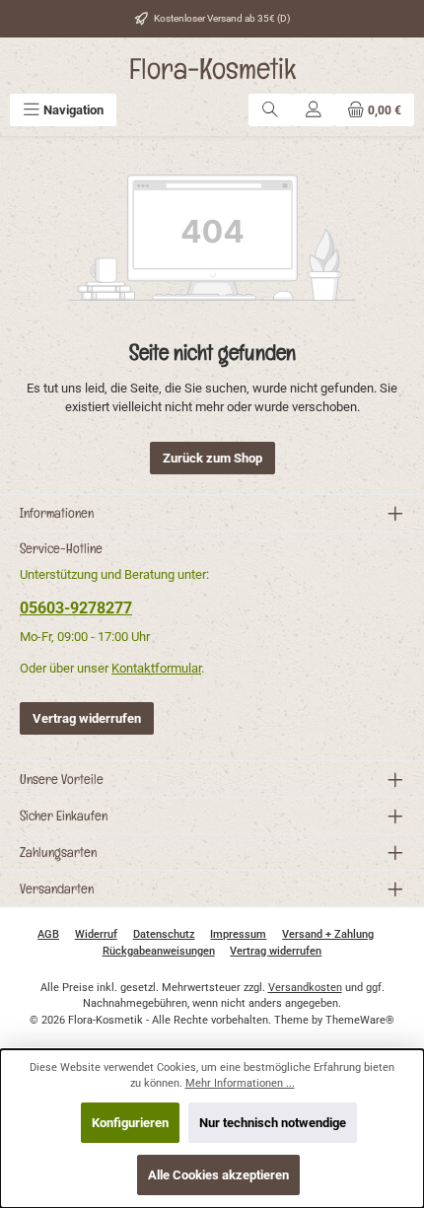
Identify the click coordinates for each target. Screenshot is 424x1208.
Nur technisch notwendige (272, 1122)
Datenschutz (164, 934)
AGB (48, 934)
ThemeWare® (359, 1020)
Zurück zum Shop (212, 458)
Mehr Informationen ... (240, 1083)
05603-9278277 (76, 608)
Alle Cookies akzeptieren (218, 1175)
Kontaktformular (156, 668)
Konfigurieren (130, 1122)
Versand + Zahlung (328, 934)
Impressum (238, 934)
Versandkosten (305, 987)
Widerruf (96, 934)
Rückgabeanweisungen (159, 951)
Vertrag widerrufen (87, 718)
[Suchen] (270, 110)
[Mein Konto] (313, 110)
